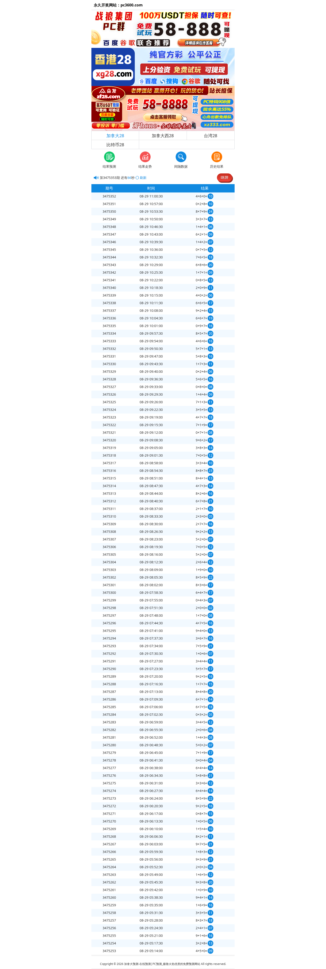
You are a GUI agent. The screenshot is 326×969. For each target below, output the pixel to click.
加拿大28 (115, 135)
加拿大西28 (163, 135)
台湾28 (210, 135)
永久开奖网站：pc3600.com (118, 5)
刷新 (143, 177)
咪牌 (224, 177)
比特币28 (115, 144)
